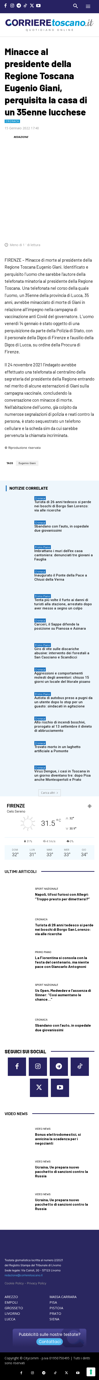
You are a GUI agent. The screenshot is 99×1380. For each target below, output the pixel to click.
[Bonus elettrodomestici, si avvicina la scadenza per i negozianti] (18, 1136)
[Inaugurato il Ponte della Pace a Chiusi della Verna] (19, 579)
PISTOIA (56, 1307)
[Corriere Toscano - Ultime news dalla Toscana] (49, 25)
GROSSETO (14, 1307)
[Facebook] (5, 6)
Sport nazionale (46, 889)
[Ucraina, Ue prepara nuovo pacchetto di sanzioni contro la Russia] (18, 1169)
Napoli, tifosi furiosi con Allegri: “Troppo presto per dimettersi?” (62, 896)
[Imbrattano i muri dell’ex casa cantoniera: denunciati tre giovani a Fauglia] (19, 554)
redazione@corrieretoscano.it (24, 1275)
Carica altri (48, 793)
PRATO (55, 1313)
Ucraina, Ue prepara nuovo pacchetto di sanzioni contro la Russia (61, 1171)
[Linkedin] (78, 230)
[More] (89, 230)
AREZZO (11, 1296)
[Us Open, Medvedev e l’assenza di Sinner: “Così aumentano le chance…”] (18, 992)
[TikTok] (25, 6)
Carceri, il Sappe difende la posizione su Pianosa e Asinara (60, 626)
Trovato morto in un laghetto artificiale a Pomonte (57, 749)
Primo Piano (42, 547)
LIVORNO (12, 1313)
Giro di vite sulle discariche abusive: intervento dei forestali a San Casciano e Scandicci (61, 653)
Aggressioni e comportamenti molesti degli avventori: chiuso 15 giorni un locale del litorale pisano (62, 677)
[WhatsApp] (68, 230)
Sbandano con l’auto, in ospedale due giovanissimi (61, 528)
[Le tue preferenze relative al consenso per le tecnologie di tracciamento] (91, 1371)
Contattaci (50, 1341)
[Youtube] (38, 6)
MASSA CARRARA (63, 1296)
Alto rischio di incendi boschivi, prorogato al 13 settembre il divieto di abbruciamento (63, 726)
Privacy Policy (36, 1283)
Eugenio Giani (27, 463)
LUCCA (10, 1319)
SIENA (54, 1319)
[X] (32, 6)
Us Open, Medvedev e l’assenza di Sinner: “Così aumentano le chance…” (63, 994)
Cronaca (12, 121)
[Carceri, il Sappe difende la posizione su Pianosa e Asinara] (19, 628)
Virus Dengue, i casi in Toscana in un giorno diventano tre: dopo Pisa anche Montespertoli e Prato (62, 775)
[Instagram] (12, 6)
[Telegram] (18, 6)
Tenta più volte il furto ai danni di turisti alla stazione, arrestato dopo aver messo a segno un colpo (63, 604)
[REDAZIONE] (9, 136)
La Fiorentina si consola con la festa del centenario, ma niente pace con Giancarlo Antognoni (62, 962)
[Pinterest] (57, 230)
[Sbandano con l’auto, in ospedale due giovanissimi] (19, 530)
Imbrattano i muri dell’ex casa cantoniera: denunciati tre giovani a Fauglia (63, 555)
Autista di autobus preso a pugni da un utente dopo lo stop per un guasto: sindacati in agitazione (63, 702)
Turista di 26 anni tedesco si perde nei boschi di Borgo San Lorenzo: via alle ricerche (62, 506)
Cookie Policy (14, 1283)
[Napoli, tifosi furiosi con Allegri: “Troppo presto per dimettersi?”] (18, 894)
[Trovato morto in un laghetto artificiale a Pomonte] (19, 750)
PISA (53, 1302)
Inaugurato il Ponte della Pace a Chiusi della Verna (60, 577)
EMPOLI (11, 1302)
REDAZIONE (21, 137)
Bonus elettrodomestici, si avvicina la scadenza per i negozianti (58, 1138)
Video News (42, 1129)
